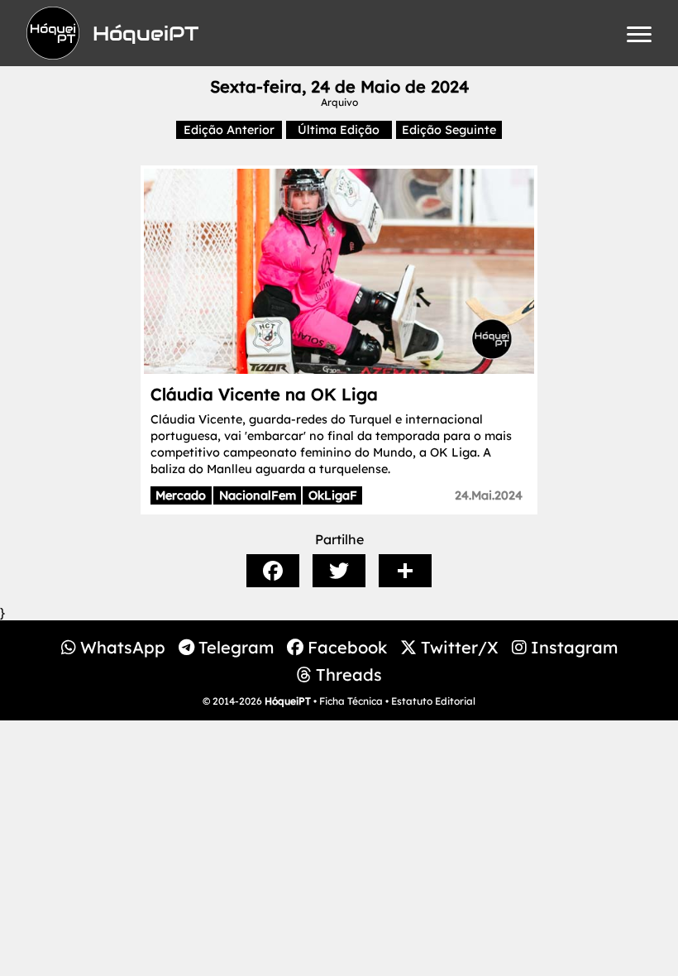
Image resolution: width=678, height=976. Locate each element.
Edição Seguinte (449, 129)
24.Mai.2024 (489, 495)
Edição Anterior (229, 129)
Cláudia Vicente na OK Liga (264, 394)
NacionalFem (257, 495)
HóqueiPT (288, 701)
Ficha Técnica (351, 701)
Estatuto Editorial (433, 701)
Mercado (180, 495)
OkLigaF (332, 495)
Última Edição (339, 129)
